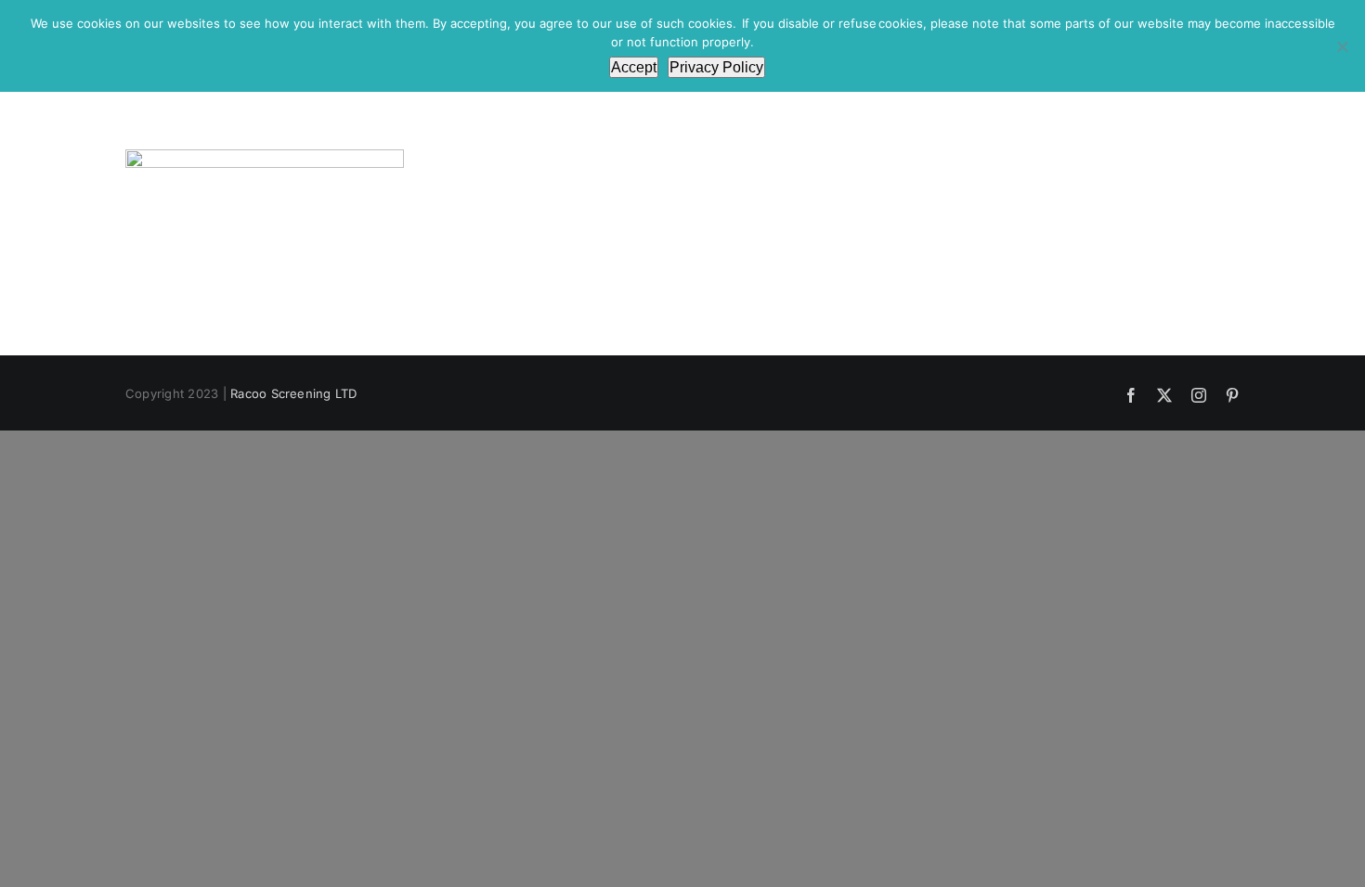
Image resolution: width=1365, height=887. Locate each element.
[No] (1341, 46)
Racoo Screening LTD (294, 393)
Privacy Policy (716, 67)
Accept (633, 67)
